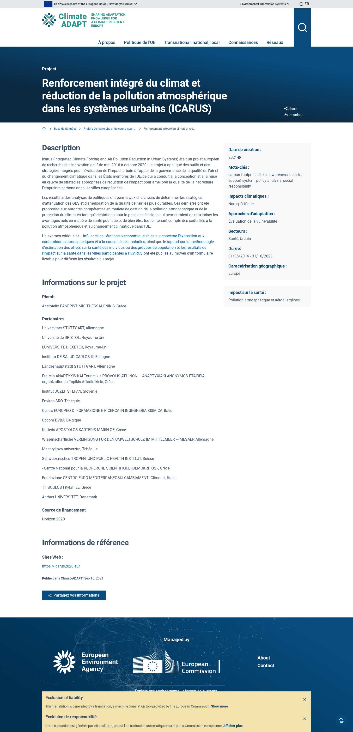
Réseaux (275, 42)
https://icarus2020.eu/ (61, 566)
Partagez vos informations (76, 595)
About (263, 658)
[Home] (44, 129)
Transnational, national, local (192, 42)
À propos (106, 42)
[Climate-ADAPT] (166, 20)
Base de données (65, 128)
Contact (265, 665)
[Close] (305, 699)
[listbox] (90, 4)
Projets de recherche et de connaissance (110, 128)
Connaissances (243, 42)
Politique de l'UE (139, 42)
